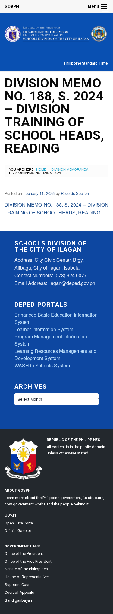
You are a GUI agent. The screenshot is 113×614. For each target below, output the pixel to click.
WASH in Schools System (42, 365)
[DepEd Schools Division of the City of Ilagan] (56, 32)
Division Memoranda (69, 169)
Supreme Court (18, 584)
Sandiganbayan (18, 600)
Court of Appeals (19, 592)
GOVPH (12, 6)
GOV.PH (11, 515)
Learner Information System (43, 329)
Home (41, 169)
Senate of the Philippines (26, 569)
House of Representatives (27, 576)
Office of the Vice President (28, 561)
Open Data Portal (19, 523)
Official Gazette (18, 530)
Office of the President (24, 553)
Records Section (75, 193)
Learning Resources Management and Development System (55, 354)
